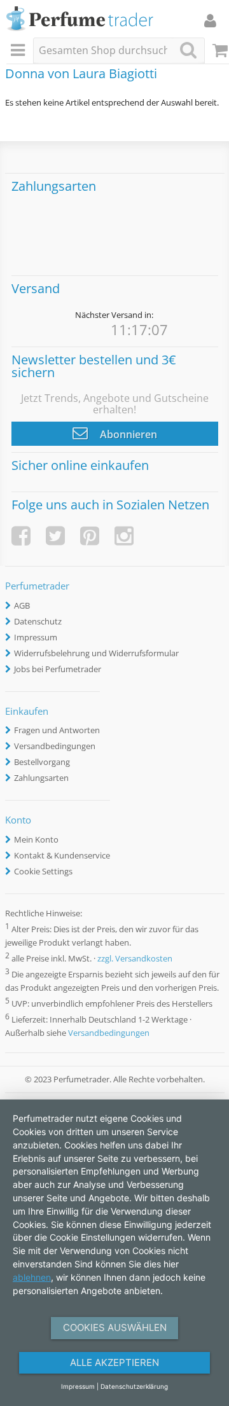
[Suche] (188, 50)
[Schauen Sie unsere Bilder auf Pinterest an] (89, 536)
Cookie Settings (43, 871)
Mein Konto (36, 839)
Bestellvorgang (42, 762)
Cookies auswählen (115, 1327)
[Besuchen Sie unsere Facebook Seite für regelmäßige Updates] (21, 536)
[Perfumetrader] (79, 19)
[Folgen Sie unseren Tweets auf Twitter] (55, 536)
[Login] (210, 20)
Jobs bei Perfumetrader (57, 669)
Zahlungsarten (41, 777)
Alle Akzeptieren (114, 1362)
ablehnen (32, 1277)
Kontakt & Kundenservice (62, 855)
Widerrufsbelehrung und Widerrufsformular (96, 653)
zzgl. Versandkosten (134, 958)
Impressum (35, 637)
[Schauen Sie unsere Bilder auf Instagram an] (124, 536)
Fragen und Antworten (57, 730)
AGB (22, 605)
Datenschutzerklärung (134, 1386)
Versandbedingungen (54, 746)
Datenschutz (38, 621)
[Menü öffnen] (19, 51)
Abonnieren (127, 434)
